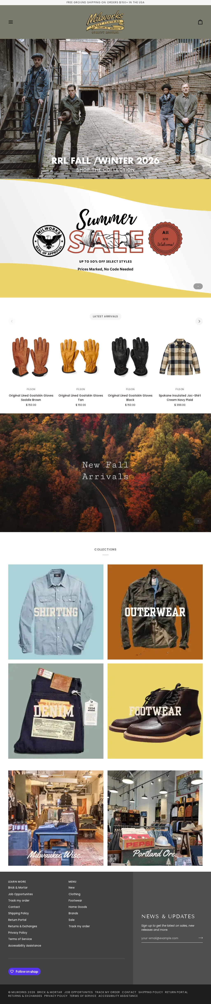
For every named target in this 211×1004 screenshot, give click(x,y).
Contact (14, 907)
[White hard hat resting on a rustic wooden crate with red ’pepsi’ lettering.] (155, 818)
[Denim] (55, 711)
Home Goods (78, 907)
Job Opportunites (20, 894)
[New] (105, 472)
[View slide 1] (105, 109)
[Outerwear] (155, 612)
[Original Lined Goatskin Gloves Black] (130, 357)
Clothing (74, 894)
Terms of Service (20, 939)
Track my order (18, 901)
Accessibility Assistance (24, 946)
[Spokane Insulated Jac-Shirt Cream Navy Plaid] (180, 357)
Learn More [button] (17, 881)
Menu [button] (73, 881)
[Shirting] (55, 612)
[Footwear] (155, 711)
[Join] (199, 937)
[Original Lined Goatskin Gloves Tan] (81, 357)
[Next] (199, 321)
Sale (72, 920)
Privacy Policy (17, 933)
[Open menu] (14, 22)
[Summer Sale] (105, 238)
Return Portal (17, 920)
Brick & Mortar (18, 888)
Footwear (75, 901)
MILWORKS (19, 992)
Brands (73, 913)
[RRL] (105, 109)
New (72, 888)
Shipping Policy (18, 913)
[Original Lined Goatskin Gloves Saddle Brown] (31, 357)
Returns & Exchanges (22, 926)
